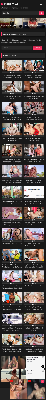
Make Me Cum (31, 371)
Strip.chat (3, 27)
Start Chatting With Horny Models (9, 25)
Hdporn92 (10, 4)
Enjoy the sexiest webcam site (32, 25)
